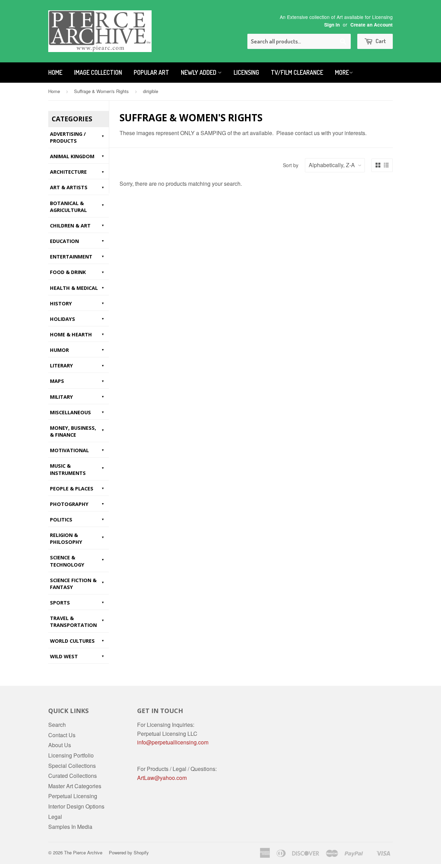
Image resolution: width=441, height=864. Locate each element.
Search (57, 725)
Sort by (290, 165)
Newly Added (199, 72)
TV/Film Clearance (297, 72)
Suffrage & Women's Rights (101, 91)
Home (55, 72)
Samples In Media (70, 827)
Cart (380, 40)
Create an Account (371, 24)
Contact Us (61, 735)
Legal (55, 817)
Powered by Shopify (129, 852)
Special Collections (72, 766)
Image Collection (98, 72)
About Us (59, 745)
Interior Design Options (76, 806)
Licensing (246, 72)
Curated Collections (72, 776)
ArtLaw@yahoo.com (162, 778)
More (342, 72)
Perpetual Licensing (72, 796)
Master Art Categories (74, 786)
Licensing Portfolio (71, 755)
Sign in (332, 24)
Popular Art (151, 72)
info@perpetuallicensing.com (172, 742)
